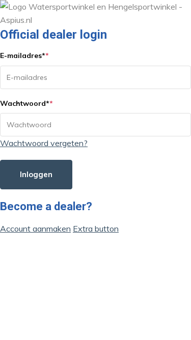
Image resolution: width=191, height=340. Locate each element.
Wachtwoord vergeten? (44, 143)
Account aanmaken (35, 228)
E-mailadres (24, 55)
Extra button (96, 228)
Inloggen (36, 174)
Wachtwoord (26, 103)
